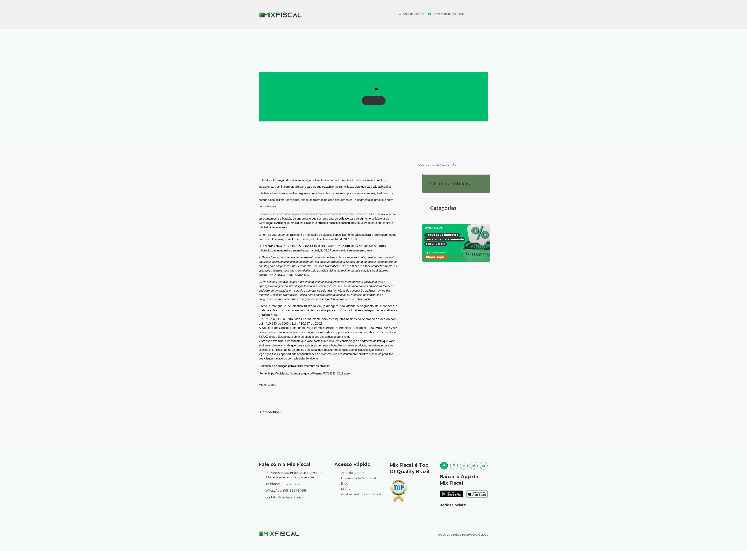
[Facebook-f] (444, 465)
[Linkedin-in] (464, 465)
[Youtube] (483, 465)
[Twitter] (474, 465)
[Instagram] (454, 465)
